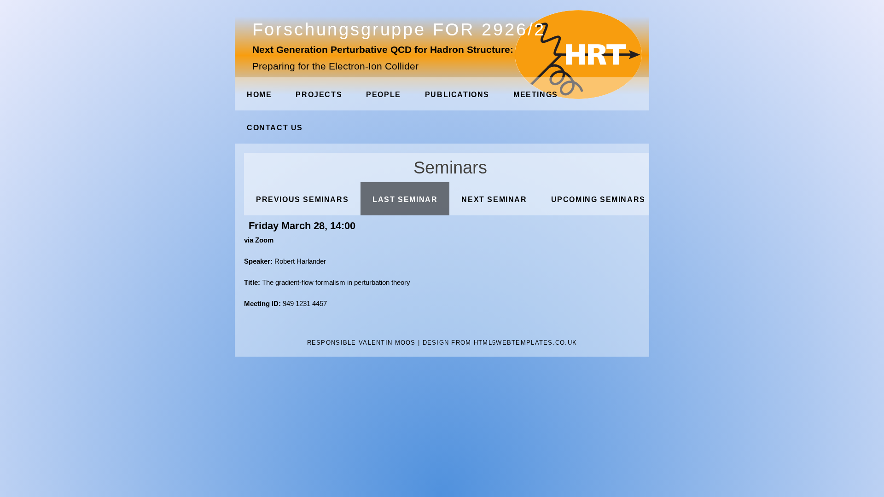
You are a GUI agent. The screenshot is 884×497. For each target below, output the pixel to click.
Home (259, 94)
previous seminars (302, 199)
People (383, 94)
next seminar (494, 199)
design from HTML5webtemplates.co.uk (500, 342)
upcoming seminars (598, 199)
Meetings (535, 94)
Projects (319, 94)
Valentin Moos (387, 342)
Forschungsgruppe (399, 29)
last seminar (404, 199)
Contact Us (275, 128)
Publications (457, 94)
